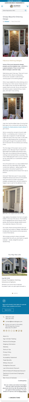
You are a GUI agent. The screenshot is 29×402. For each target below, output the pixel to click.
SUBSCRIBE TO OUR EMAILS (15, 1)
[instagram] (6, 331)
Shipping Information (9, 344)
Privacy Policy (7, 352)
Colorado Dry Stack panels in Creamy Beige (14, 127)
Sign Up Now (8, 310)
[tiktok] (19, 331)
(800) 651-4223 (10, 317)
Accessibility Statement (10, 357)
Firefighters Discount (9, 365)
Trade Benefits (7, 360)
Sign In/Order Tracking (9, 339)
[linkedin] (14, 331)
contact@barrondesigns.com (14, 321)
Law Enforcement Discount (11, 368)
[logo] (15, 6)
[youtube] (16, 331)
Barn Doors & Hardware (10, 378)
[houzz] (21, 331)
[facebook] (9, 331)
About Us (5, 336)
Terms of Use (7, 349)
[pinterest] (4, 331)
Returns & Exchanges (9, 341)
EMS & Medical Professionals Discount (14, 371)
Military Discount (8, 363)
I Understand (14, 397)
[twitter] (11, 331)
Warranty (5, 347)
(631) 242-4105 (10, 318)
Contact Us (6, 355)
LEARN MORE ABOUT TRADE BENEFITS (14, 2)
